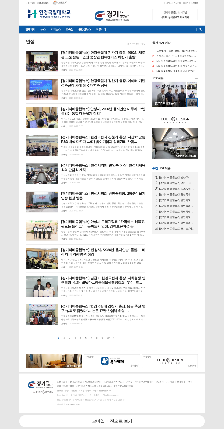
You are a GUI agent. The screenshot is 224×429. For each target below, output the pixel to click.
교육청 (69, 29)
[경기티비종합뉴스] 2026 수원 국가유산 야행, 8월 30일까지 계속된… (177, 189)
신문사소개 (62, 382)
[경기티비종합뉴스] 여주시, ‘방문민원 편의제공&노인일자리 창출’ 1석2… (177, 66)
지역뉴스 (56, 29)
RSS (190, 382)
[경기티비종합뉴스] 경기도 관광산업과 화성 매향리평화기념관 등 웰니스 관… (177, 183)
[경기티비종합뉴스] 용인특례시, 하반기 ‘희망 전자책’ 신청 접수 (177, 200)
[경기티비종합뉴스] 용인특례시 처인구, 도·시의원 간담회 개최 (177, 223)
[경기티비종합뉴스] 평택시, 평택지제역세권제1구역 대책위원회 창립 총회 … (177, 61)
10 (108, 337)
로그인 (195, 3)
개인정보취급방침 (92, 382)
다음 (114, 338)
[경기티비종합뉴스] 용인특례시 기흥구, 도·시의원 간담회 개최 (177, 211)
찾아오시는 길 (76, 382)
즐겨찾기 (31, 3)
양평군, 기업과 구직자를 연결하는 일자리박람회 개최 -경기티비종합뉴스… (177, 55)
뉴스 (42, 29)
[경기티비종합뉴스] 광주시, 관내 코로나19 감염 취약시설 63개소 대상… (177, 71)
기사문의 (177, 3)
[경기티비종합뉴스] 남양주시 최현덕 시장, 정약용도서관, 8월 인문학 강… (177, 177)
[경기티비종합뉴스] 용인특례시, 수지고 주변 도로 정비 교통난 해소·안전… (177, 206)
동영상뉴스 (84, 29)
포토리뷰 (157, 78)
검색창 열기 (199, 29)
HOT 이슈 (161, 168)
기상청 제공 (61, 3)
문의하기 (181, 382)
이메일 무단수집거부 (144, 382)
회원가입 (186, 3)
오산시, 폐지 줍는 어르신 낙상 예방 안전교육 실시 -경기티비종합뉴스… (177, 50)
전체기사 (30, 29)
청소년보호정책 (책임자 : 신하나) (117, 382)
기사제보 (168, 3)
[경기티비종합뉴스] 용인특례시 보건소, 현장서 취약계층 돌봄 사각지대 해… (177, 194)
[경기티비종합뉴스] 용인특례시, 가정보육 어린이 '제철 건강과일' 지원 (177, 217)
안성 (143, 44)
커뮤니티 (101, 29)
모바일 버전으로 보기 (112, 421)
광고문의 (159, 382)
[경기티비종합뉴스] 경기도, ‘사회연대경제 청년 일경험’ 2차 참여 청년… (177, 228)
